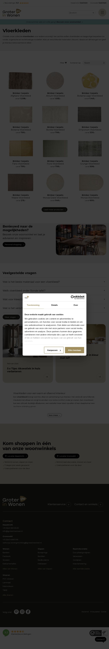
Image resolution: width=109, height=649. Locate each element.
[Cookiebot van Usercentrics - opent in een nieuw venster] (72, 297)
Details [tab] (54, 305)
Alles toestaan (74, 350)
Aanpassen (52, 350)
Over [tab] (76, 305)
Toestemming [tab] (33, 305)
